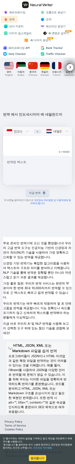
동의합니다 (37, 458)
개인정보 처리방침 (42, 447)
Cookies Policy (14, 429)
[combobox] (7, 131)
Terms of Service (15, 425)
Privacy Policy (13, 421)
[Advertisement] (37, 95)
